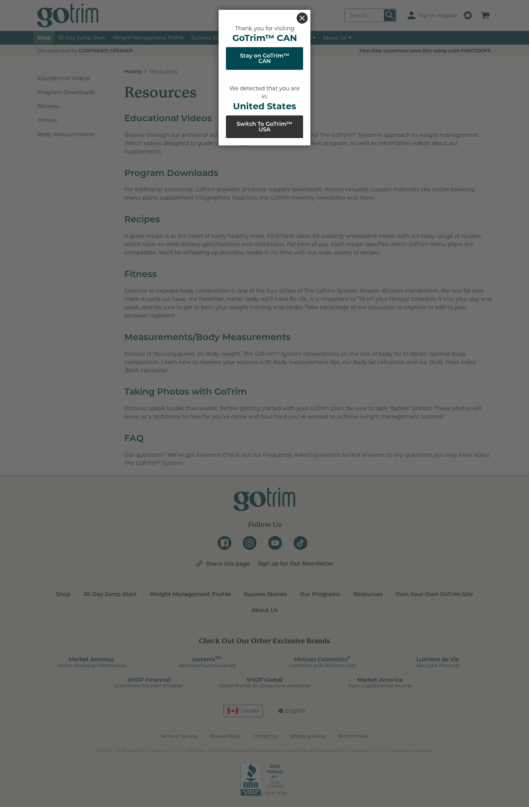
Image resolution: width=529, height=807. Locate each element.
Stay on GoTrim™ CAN (264, 58)
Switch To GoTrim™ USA (264, 127)
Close (302, 18)
